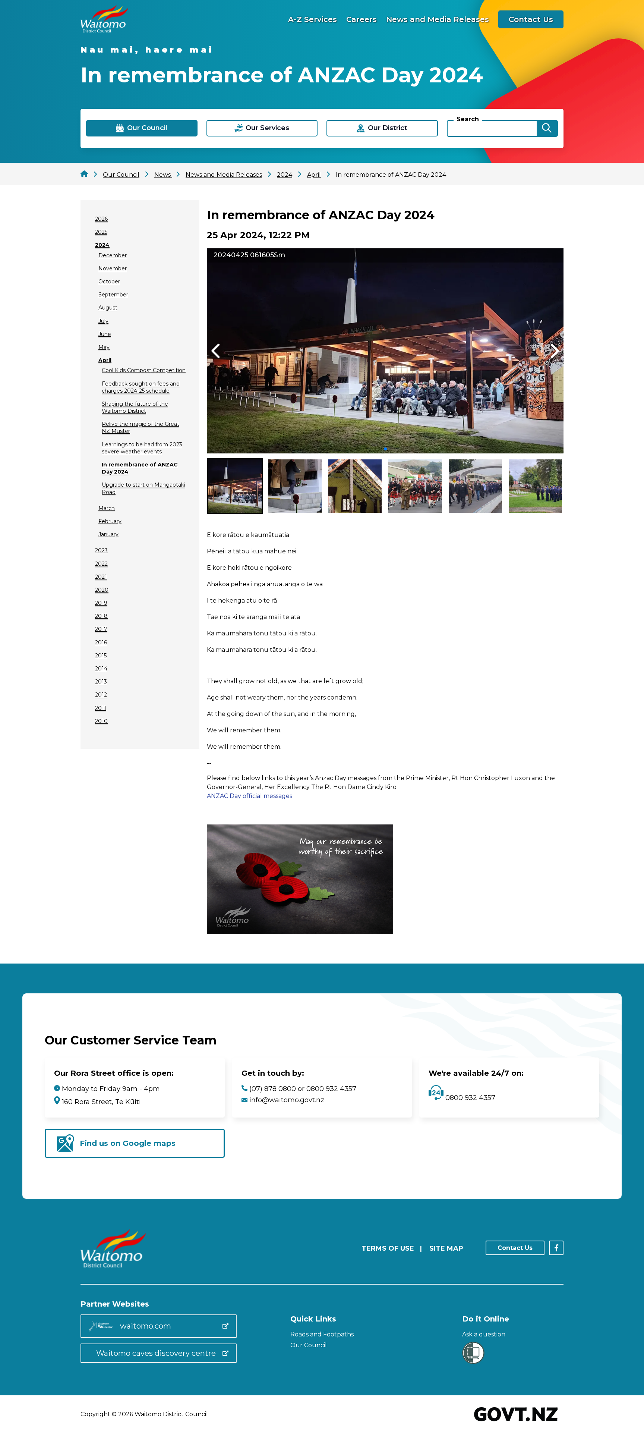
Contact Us (531, 19)
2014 (101, 668)
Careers (361, 19)
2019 (101, 603)
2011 (100, 708)
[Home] (104, 30)
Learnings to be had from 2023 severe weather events (142, 448)
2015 (101, 655)
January (108, 534)
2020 (101, 590)
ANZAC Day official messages (249, 795)
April (104, 360)
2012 (101, 694)
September (113, 294)
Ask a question (483, 1334)
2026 (101, 219)
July (103, 321)
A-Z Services (312, 19)
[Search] (546, 128)
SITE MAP (446, 1248)
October (109, 281)
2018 (101, 616)
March (106, 508)
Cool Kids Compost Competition (144, 370)
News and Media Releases (437, 19)
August (107, 307)
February (109, 521)
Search (468, 119)
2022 (101, 563)
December (112, 255)
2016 (101, 642)
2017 (101, 629)
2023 (101, 550)
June (104, 334)
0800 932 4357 (469, 1098)
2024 (102, 245)
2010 (101, 721)
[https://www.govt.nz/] (516, 1422)
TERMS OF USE (388, 1248)
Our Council (308, 1345)
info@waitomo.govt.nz (286, 1100)
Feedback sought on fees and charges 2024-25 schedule (141, 387)
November (112, 268)
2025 (101, 232)
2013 (101, 681)
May (104, 347)
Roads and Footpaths (322, 1334)
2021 (101, 576)
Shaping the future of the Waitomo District (135, 407)
